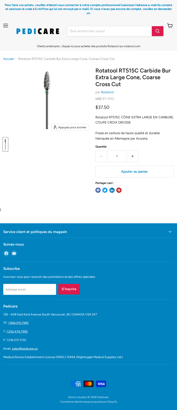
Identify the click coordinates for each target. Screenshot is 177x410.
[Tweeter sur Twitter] (104, 190)
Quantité (100, 146)
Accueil (8, 59)
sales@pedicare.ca (25, 349)
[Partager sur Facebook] (98, 190)
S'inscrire (69, 289)
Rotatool (107, 92)
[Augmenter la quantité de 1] (133, 156)
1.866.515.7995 (18, 323)
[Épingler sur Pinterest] (119, 190)
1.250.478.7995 (17, 331)
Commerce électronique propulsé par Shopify (88, 401)
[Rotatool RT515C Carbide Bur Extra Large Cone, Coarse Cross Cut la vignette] (5, 144)
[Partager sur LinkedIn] (112, 190)
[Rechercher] (157, 31)
